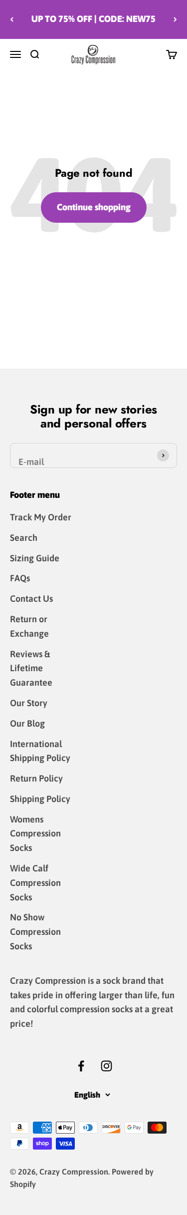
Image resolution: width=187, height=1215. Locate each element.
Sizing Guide (34, 558)
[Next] (175, 19)
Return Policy (36, 778)
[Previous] (11, 19)
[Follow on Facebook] (81, 1066)
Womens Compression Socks (35, 833)
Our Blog (27, 723)
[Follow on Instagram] (106, 1066)
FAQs (20, 578)
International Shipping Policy (40, 751)
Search (23, 537)
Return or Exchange (29, 626)
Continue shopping (94, 207)
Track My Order (40, 517)
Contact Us (31, 598)
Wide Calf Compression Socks (35, 882)
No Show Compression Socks (35, 931)
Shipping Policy (40, 799)
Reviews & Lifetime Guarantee (31, 668)
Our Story (28, 703)
